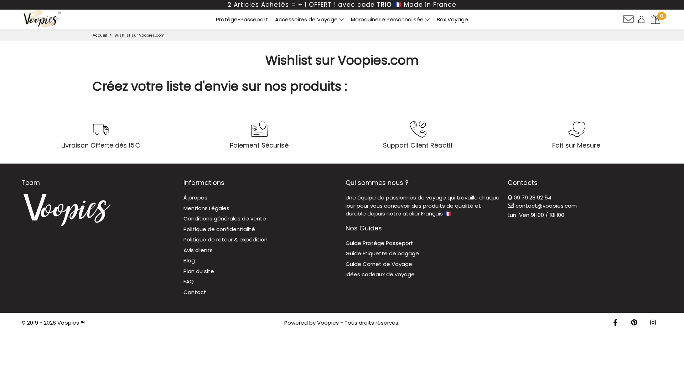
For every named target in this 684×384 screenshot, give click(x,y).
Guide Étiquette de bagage (382, 253)
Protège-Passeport (242, 19)
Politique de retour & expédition (225, 239)
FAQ (188, 281)
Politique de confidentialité (219, 229)
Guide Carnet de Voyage (379, 264)
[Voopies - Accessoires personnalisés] (41, 19)
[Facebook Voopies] (615, 323)
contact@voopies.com (545, 205)
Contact (194, 292)
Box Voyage (452, 19)
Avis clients (198, 250)
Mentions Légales (206, 208)
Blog (189, 260)
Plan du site (198, 271)
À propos (195, 197)
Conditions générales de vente (224, 218)
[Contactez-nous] (629, 21)
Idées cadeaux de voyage (380, 274)
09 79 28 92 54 (531, 197)
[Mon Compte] (642, 19)
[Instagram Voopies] (653, 323)
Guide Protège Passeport (379, 243)
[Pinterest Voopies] (634, 323)
